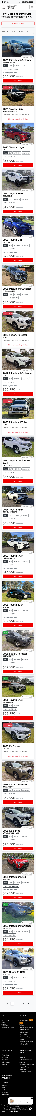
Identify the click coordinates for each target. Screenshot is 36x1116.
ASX (21, 1046)
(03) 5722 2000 (27, 2)
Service (22, 1057)
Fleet (3, 1087)
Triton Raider (24, 1030)
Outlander (23, 1034)
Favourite (25, 57)
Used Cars (5, 1055)
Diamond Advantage (27, 1064)
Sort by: (14, 32)
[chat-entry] (30, 1108)
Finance (4, 1064)
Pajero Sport (24, 1032)
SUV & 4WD (6, 1020)
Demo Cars (5, 1057)
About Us (5, 1083)
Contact (4, 1090)
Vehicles (5, 1025)
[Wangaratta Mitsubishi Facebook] (3, 2)
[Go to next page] (28, 1004)
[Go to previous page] (7, 1004)
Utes (3, 1022)
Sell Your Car (6, 1062)
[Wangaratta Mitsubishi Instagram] (5, 2)
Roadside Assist (25, 1071)
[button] (31, 7)
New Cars (5, 1060)
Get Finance (18, 80)
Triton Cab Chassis (26, 1027)
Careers (4, 1085)
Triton (22, 1025)
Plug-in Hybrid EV (8, 1027)
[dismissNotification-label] (32, 1097)
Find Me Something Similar (18, 119)
